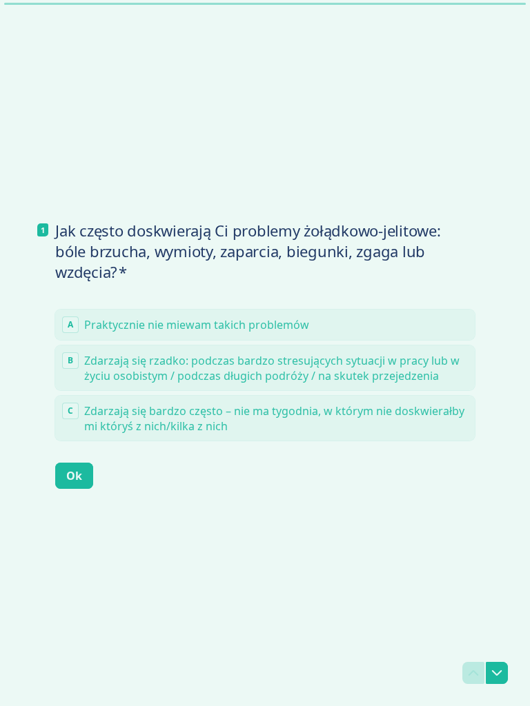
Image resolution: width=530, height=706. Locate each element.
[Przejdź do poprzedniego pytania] (473, 673)
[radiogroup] (265, 375)
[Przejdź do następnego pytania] (497, 673)
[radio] (265, 325)
